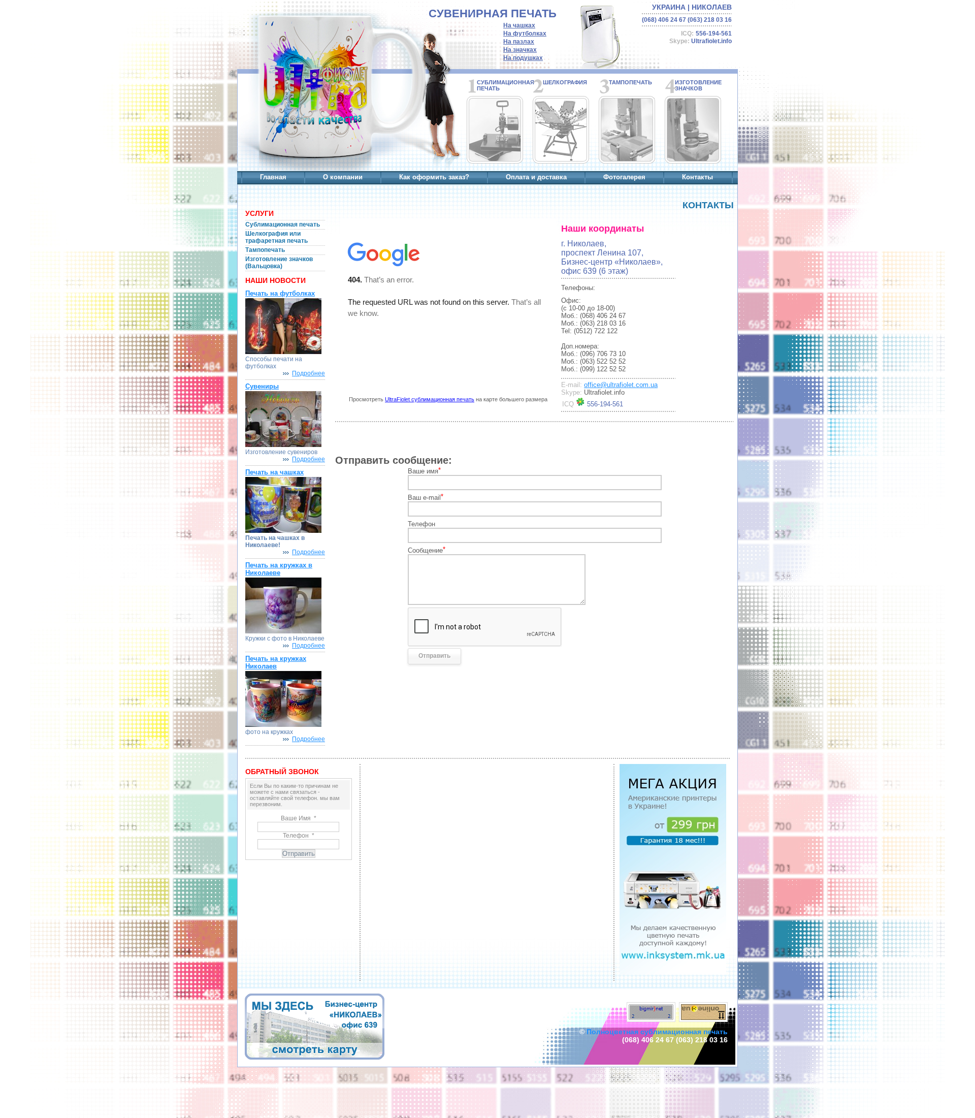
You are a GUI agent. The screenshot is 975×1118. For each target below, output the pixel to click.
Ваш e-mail (425, 497)
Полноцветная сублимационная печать (657, 1032)
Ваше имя (424, 470)
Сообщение (426, 550)
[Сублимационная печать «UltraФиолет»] (314, 89)
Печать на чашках (274, 472)
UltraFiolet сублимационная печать (429, 399)
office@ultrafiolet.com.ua (621, 385)
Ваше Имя (298, 818)
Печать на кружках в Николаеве (278, 569)
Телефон (421, 524)
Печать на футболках (280, 293)
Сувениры (262, 386)
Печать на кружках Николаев (275, 662)
